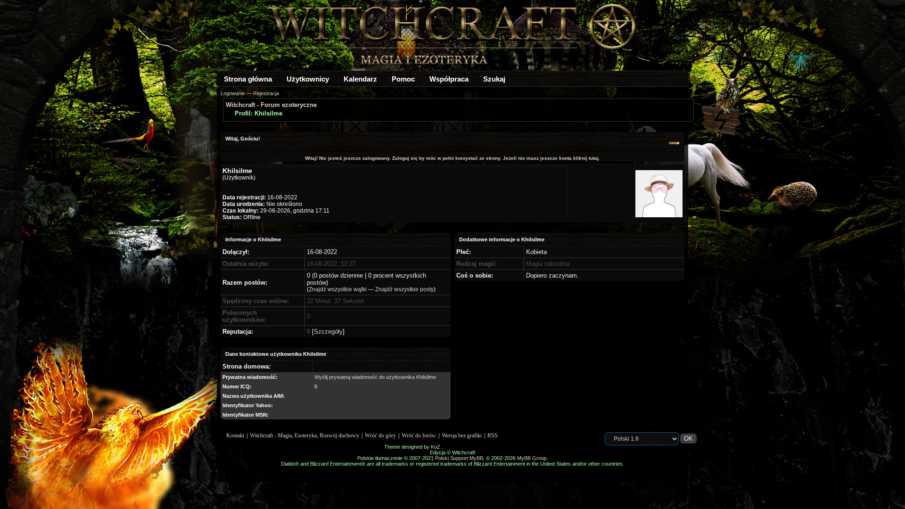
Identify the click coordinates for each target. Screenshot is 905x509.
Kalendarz (360, 79)
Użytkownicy (308, 79)
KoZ (435, 447)
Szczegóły (328, 331)
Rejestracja (266, 93)
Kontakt (235, 435)
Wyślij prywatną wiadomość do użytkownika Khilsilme (375, 377)
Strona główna (248, 79)
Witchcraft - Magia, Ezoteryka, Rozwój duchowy (304, 435)
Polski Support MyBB (459, 458)
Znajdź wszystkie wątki (338, 289)
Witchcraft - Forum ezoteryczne (271, 104)
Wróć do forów (419, 435)
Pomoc (403, 79)
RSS (492, 435)
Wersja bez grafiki (462, 435)
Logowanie (233, 93)
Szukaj (494, 79)
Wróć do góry (380, 435)
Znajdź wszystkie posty (404, 289)
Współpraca (449, 79)
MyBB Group (532, 458)
